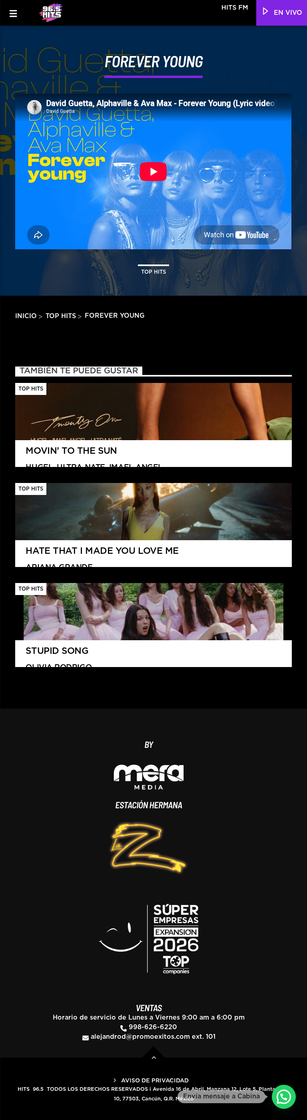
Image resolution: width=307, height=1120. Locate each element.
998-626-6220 (153, 1027)
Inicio (26, 316)
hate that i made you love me (102, 559)
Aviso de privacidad (155, 1081)
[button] (284, 1097)
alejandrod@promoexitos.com (140, 1037)
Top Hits (153, 272)
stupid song (59, 659)
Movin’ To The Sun (94, 459)
